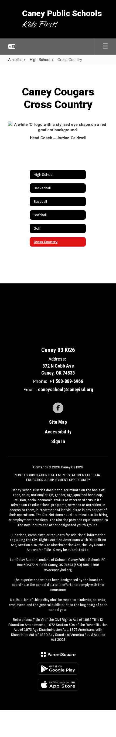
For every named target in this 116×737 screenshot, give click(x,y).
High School (40, 59)
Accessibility (58, 432)
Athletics (15, 59)
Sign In (58, 441)
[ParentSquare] (58, 654)
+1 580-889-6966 (66, 381)
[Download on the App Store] (58, 685)
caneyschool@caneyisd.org (65, 389)
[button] (12, 46)
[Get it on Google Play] (58, 669)
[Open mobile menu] (105, 46)
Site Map (58, 422)
